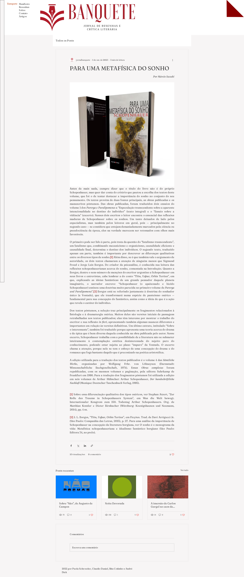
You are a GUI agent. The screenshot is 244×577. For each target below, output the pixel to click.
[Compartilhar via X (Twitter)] (78, 445)
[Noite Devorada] (122, 487)
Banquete (12, 3)
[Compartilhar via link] (92, 445)
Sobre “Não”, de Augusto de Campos (75, 505)
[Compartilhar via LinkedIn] (85, 445)
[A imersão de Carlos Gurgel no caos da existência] (167, 487)
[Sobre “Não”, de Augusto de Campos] (76, 487)
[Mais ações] (172, 60)
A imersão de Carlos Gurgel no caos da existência (163, 505)
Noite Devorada (114, 503)
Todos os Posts (65, 40)
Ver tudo (184, 470)
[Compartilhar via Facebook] (71, 445)
